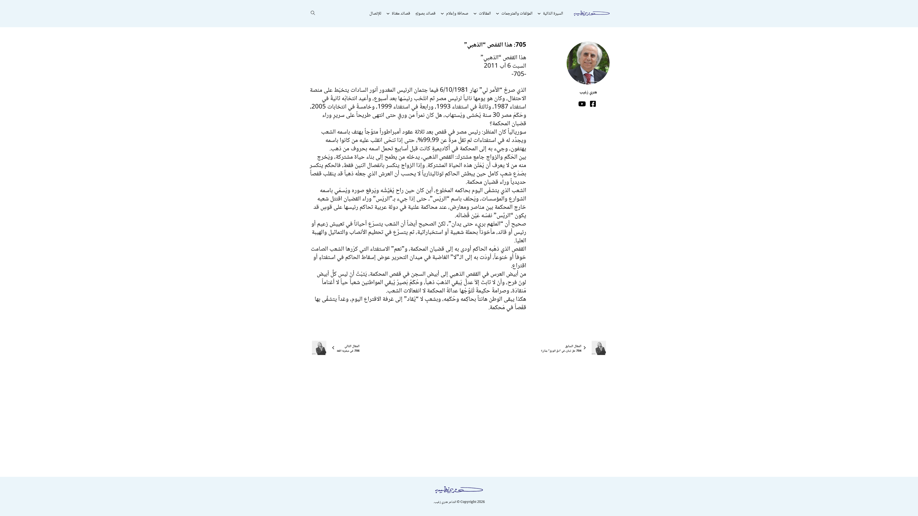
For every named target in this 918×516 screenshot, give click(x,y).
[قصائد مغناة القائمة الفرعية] (388, 13)
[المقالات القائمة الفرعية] (475, 13)
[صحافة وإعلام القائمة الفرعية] (442, 13)
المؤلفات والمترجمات (516, 13)
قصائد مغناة (401, 13)
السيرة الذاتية (553, 13)
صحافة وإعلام (457, 13)
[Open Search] (312, 13)
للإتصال (375, 13)
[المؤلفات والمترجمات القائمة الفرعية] (497, 13)
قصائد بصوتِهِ (425, 13)
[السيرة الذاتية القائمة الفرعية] (539, 13)
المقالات (485, 13)
